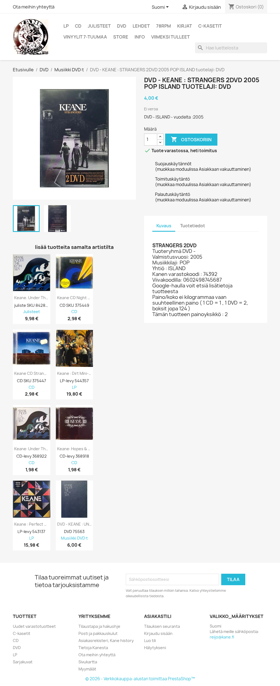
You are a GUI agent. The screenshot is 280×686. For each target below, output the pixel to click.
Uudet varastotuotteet (34, 626)
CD (78, 26)
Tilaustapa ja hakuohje (99, 626)
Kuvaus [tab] (163, 226)
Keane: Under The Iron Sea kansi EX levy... (31, 448)
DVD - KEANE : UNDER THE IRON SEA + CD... (74, 524)
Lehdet (141, 26)
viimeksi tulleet (170, 37)
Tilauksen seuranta (162, 626)
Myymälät (87, 669)
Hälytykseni (155, 647)
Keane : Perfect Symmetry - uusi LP (31, 524)
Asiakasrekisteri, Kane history (106, 640)
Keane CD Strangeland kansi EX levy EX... (31, 373)
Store (120, 37)
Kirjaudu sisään (158, 633)
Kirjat (184, 26)
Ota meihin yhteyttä (33, 7)
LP (66, 26)
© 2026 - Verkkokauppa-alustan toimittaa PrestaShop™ (140, 679)
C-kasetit (210, 26)
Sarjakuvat (23, 661)
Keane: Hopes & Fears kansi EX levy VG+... (74, 448)
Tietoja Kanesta (93, 647)
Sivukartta (87, 661)
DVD (121, 26)
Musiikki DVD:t (74, 538)
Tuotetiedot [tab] (192, 226)
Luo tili (150, 640)
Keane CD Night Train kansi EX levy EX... (74, 297)
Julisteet (99, 26)
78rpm (163, 26)
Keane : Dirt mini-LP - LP (74, 373)
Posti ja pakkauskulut (98, 633)
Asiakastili (157, 616)
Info (140, 37)
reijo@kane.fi (222, 637)
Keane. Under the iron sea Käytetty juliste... (31, 297)
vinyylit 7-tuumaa (85, 37)
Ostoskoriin (191, 139)
